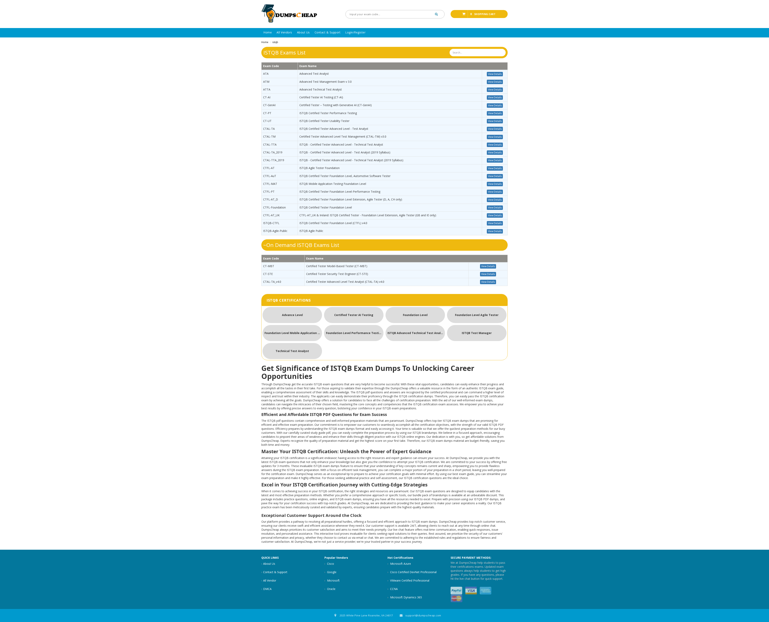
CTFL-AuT (269, 176)
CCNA (393, 589)
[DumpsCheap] (289, 14)
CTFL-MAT (270, 184)
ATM (266, 82)
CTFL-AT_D (270, 199)
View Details (495, 74)
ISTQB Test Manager (477, 333)
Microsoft (333, 580)
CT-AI (266, 97)
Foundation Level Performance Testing (354, 333)
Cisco (330, 564)
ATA (266, 73)
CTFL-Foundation (274, 207)
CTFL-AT (269, 168)
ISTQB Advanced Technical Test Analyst (416, 333)
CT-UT (267, 121)
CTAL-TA (269, 129)
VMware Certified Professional (409, 580)
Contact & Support (275, 572)
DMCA (267, 589)
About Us (269, 564)
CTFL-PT (269, 191)
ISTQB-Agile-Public (275, 231)
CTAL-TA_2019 (272, 152)
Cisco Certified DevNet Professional (413, 572)
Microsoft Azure (400, 564)
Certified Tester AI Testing (353, 315)
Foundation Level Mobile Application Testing (293, 333)
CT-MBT (268, 266)
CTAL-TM (269, 136)
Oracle (330, 589)
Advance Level (292, 315)
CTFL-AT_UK (271, 215)
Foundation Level (415, 315)
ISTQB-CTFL (271, 223)
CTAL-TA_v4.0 (272, 282)
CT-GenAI (269, 105)
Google (331, 572)
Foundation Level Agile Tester (476, 315)
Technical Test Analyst (292, 351)
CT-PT (267, 113)
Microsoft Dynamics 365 (405, 597)
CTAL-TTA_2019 (273, 160)
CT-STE (268, 274)
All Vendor (269, 580)
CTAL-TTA (270, 144)
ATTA (266, 89)
